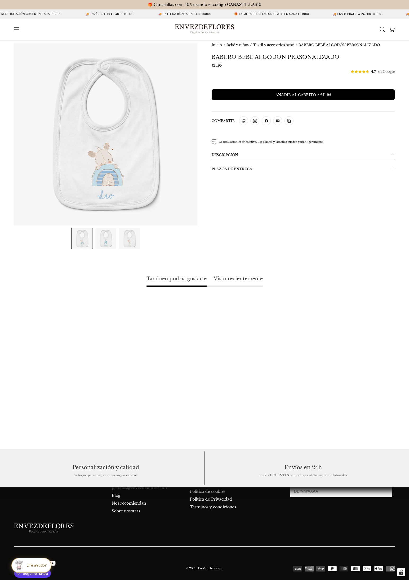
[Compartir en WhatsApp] (243, 120)
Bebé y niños (238, 45)
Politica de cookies (207, 491)
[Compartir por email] (277, 120)
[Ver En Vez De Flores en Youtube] (51, 563)
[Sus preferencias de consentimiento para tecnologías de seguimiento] (401, 572)
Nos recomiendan (129, 503)
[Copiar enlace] (289, 120)
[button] (382, 29)
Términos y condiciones (213, 507)
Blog (116, 495)
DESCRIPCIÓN (225, 155)
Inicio (217, 45)
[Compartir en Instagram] (254, 120)
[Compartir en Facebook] (266, 120)
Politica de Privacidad (211, 499)
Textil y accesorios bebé (273, 45)
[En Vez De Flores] (204, 29)
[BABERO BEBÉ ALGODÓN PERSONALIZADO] (82, 238)
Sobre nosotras (126, 511)
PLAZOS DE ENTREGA (232, 169)
